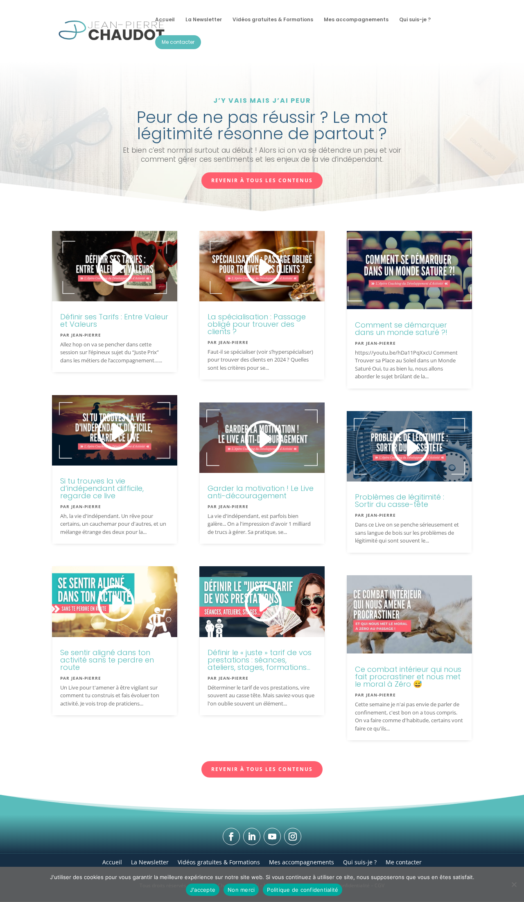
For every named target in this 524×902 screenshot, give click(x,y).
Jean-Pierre (86, 335)
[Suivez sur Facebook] (231, 836)
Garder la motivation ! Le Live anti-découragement (261, 492)
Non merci (241, 889)
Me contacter (404, 861)
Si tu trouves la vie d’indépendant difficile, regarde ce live (102, 488)
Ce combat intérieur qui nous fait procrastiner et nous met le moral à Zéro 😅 (408, 676)
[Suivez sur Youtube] (272, 836)
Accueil (112, 861)
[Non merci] (514, 884)
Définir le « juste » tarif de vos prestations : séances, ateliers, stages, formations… (260, 659)
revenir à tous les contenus (262, 180)
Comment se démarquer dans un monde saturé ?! (401, 328)
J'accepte (202, 889)
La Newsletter (150, 861)
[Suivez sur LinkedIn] (251, 836)
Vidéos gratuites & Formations (219, 861)
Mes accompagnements (301, 861)
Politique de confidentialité (302, 889)
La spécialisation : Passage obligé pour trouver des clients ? (257, 324)
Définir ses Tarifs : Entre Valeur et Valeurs (114, 320)
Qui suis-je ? (360, 861)
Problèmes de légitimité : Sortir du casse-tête (399, 500)
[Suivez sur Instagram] (292, 836)
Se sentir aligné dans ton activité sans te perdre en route (107, 659)
